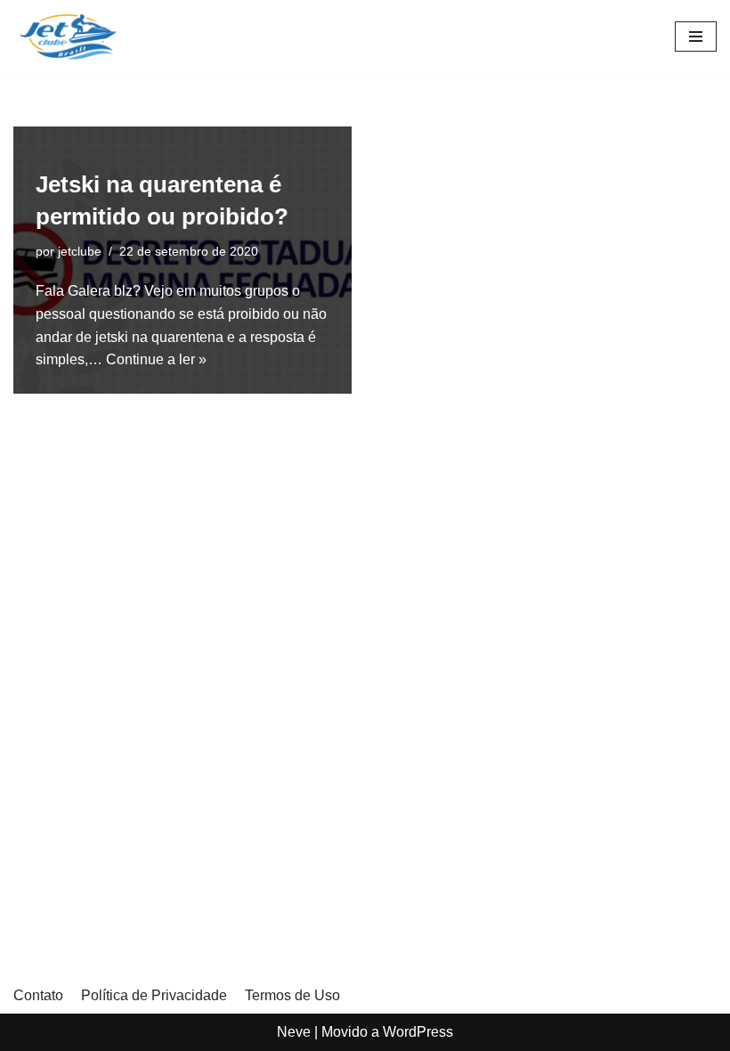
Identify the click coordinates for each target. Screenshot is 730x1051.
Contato (38, 995)
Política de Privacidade (154, 995)
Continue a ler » (156, 359)
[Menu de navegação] (696, 36)
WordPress (418, 1031)
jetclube (79, 251)
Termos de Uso (292, 995)
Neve (294, 1031)
